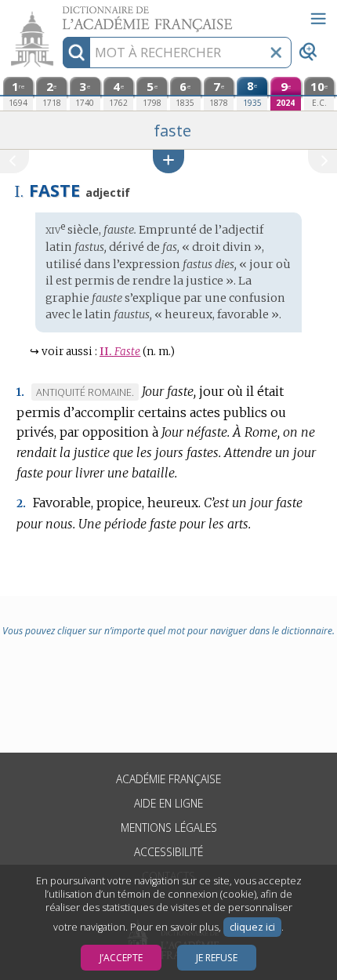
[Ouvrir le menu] (318, 19)
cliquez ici (252, 927)
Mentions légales (169, 827)
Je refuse (216, 957)
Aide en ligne (168, 803)
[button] (168, 161)
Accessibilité (168, 851)
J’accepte (121, 957)
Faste (120, 351)
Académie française (168, 778)
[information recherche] (76, 52)
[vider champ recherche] (276, 52)
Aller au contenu (60, 14)
